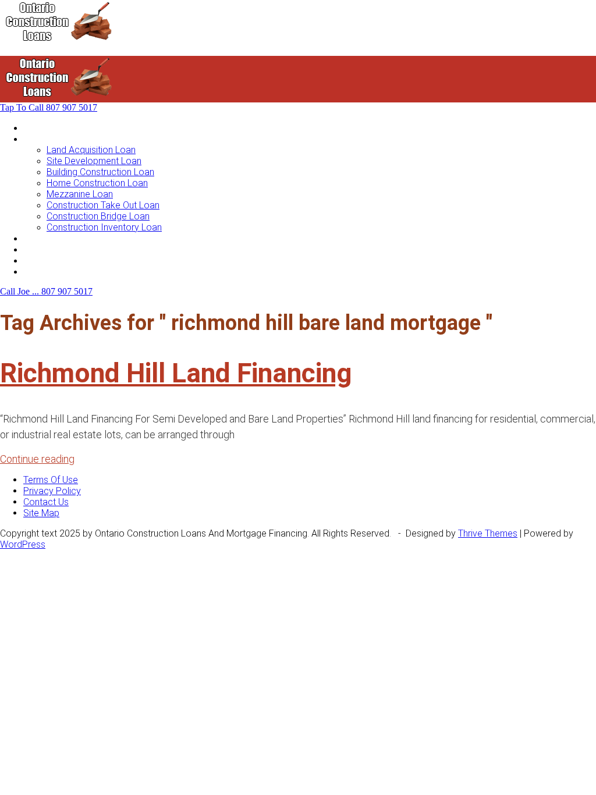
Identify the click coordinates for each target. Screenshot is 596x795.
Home (35, 127)
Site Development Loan (94, 160)
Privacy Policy (52, 490)
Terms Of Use (50, 479)
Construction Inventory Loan (104, 227)
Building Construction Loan (100, 172)
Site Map (41, 513)
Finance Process (57, 249)
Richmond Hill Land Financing (176, 373)
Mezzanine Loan (80, 194)
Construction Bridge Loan (98, 216)
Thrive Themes (487, 533)
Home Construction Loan (97, 183)
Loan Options (50, 238)
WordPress (22, 544)
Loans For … (47, 138)
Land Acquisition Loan (91, 149)
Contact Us (46, 271)
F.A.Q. (34, 260)
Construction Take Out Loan (103, 205)
